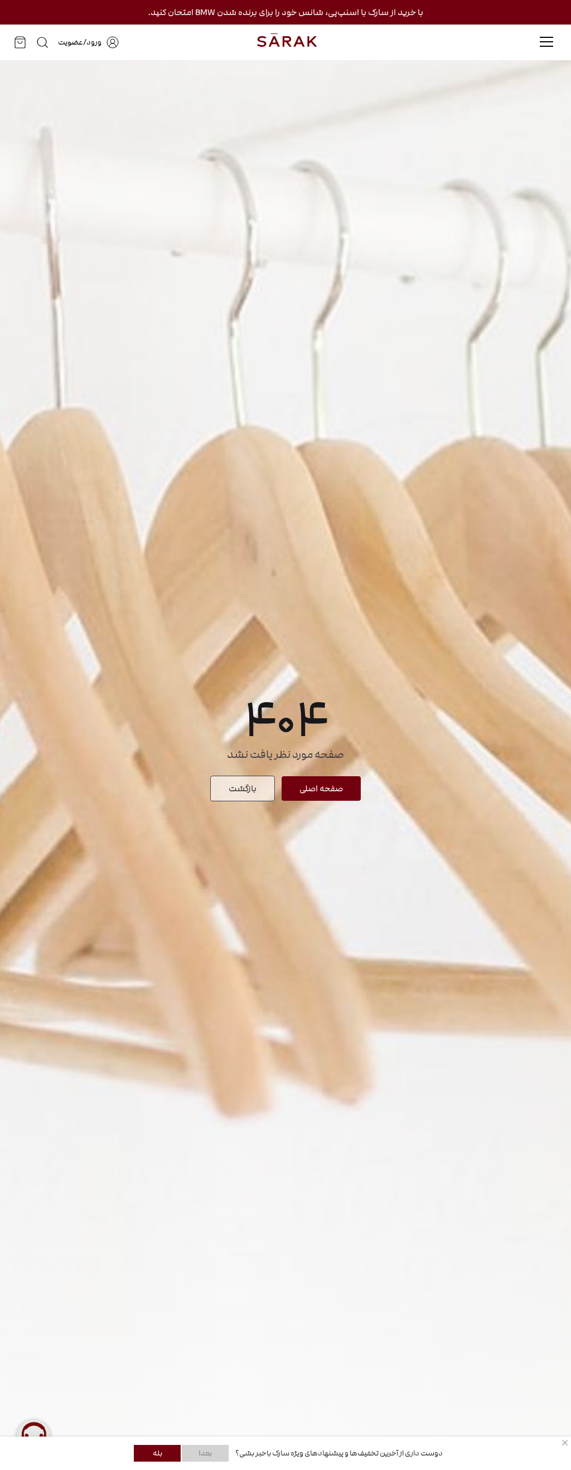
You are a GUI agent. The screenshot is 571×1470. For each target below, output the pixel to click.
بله (157, 1453)
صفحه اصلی (321, 788)
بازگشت (243, 788)
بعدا (205, 1453)
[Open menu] (546, 41)
